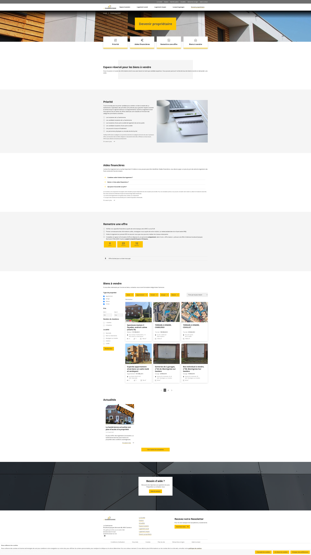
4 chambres (109, 325)
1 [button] (164, 390)
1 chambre (108, 322)
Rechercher (108, 349)
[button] (154, 177)
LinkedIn (104, 536)
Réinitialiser (129, 299)
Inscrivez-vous (180, 527)
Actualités (183, 2)
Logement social (142, 7)
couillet (107, 343)
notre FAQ (183, 231)
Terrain (107, 304)
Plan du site (161, 542)
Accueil (105, 13)
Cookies (148, 542)
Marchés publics (174, 2)
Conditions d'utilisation (118, 542)
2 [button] (168, 390)
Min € (104, 312)
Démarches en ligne (193, 2)
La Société (159, 2)
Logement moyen (160, 7)
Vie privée (135, 542)
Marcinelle (108, 333)
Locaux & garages (178, 7)
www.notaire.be (137, 193)
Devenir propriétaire (197, 7)
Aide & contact (204, 2)
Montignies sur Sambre (112, 338)
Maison (108, 301)
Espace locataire (125, 7)
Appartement (109, 296)
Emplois (166, 2)
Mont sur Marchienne (111, 335)
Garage (108, 299)
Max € (116, 312)
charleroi (108, 341)
